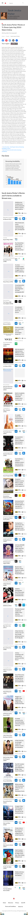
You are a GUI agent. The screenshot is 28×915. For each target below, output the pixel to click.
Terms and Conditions (10, 906)
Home (3, 36)
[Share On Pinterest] (6, 40)
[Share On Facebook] (3, 40)
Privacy (17, 902)
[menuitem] (4, 903)
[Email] (13, 40)
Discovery (10, 902)
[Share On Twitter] (10, 40)
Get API (23, 902)
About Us (20, 906)
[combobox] (14, 44)
